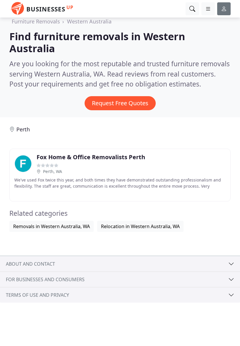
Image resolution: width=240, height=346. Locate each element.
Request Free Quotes (120, 103)
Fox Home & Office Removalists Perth (91, 157)
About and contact (30, 264)
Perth (23, 129)
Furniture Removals (36, 21)
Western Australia (89, 21)
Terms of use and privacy (37, 295)
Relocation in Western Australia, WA (140, 226)
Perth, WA (52, 171)
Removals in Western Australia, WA (51, 226)
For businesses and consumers (45, 279)
